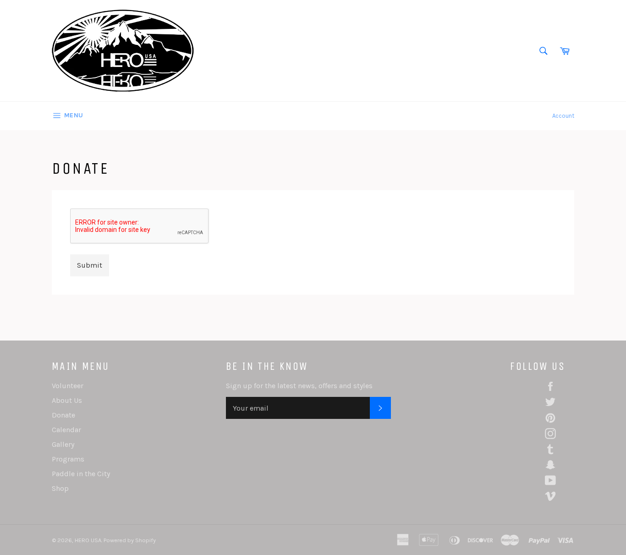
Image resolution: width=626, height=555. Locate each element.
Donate (63, 415)
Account (563, 115)
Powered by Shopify (130, 540)
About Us (67, 400)
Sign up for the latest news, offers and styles (299, 385)
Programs (68, 459)
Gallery (63, 444)
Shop (60, 488)
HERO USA (88, 540)
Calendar (66, 429)
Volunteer (67, 385)
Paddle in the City (81, 473)
